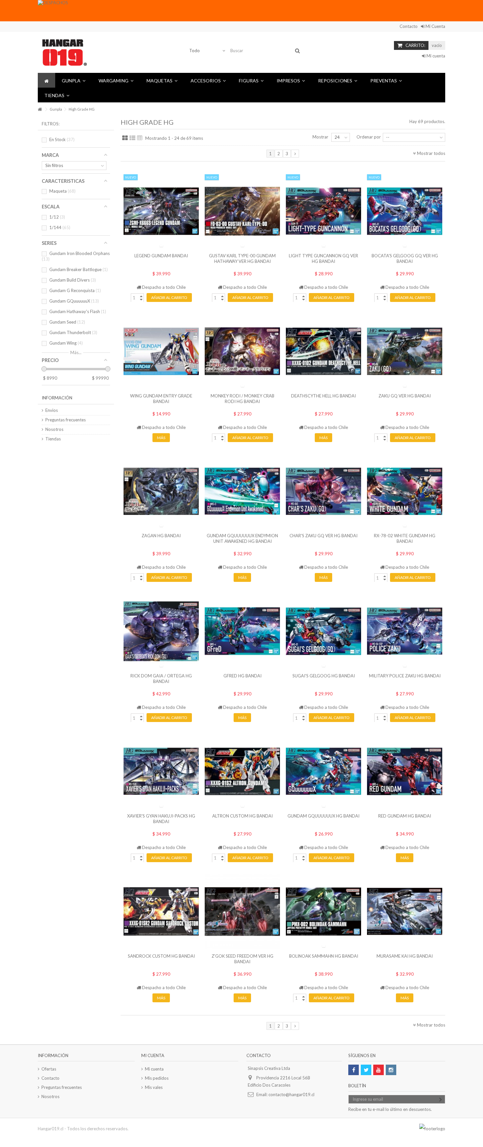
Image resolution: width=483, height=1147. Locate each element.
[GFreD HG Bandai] (242, 631)
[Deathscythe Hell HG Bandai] (323, 351)
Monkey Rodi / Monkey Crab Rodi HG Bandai (242, 398)
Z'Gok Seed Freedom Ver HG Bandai (242, 958)
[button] (73, 80)
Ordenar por (368, 136)
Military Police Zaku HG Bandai (405, 675)
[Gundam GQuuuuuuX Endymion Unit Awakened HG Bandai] (242, 491)
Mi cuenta (435, 55)
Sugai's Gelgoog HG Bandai (323, 675)
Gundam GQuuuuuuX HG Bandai (323, 815)
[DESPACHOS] (230, 10)
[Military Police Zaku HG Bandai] (404, 631)
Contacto (409, 26)
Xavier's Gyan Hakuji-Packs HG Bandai (161, 818)
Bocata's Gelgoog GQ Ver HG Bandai (405, 258)
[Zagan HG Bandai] (161, 491)
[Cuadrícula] (125, 138)
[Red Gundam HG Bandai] (404, 771)
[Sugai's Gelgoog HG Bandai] (323, 631)
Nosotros (54, 429)
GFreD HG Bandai (242, 675)
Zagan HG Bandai (161, 535)
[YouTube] (378, 1070)
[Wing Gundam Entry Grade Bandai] (161, 351)
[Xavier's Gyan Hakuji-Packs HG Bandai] (161, 771)
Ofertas (48, 1069)
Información (57, 397)
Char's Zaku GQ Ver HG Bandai (323, 535)
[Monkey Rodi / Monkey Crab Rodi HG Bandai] (242, 351)
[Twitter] (366, 1070)
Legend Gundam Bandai (161, 255)
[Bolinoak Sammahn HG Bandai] (323, 911)
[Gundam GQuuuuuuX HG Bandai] (323, 771)
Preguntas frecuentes (65, 419)
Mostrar (320, 136)
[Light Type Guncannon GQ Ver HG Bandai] (323, 211)
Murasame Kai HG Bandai (405, 956)
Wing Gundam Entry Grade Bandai (161, 398)
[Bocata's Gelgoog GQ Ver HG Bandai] (404, 211)
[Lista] (132, 138)
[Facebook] (353, 1070)
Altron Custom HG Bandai (242, 815)
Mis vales (154, 1087)
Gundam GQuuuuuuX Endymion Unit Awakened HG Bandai (242, 538)
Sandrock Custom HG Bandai (161, 956)
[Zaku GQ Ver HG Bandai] (404, 351)
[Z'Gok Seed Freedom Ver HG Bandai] (242, 911)
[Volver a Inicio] (40, 109)
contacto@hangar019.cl (291, 1094)
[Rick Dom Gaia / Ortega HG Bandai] (161, 631)
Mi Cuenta (435, 26)
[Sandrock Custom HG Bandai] (161, 911)
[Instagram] (391, 1070)
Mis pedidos (157, 1078)
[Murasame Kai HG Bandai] (404, 911)
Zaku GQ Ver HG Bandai (405, 395)
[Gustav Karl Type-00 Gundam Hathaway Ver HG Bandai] (242, 211)
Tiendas (53, 438)
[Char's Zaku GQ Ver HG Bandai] (323, 491)
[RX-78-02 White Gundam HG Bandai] (404, 491)
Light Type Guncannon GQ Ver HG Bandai (323, 258)
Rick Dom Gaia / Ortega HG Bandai (161, 678)
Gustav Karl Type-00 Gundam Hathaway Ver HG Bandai (242, 258)
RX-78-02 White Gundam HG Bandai (404, 538)
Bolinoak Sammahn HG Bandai (323, 956)
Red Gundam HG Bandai (404, 815)
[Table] (140, 138)
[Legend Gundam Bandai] (161, 211)
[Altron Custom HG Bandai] (242, 771)
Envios (51, 410)
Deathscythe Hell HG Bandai (323, 395)
